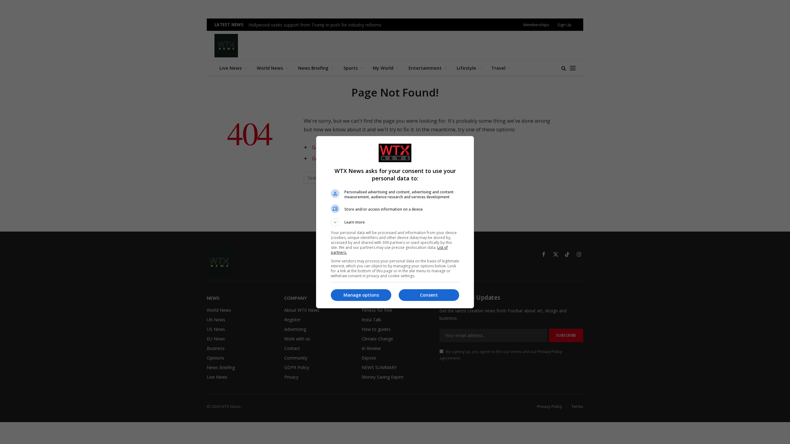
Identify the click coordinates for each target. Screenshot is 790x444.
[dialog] (395, 222)
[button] (395, 222)
